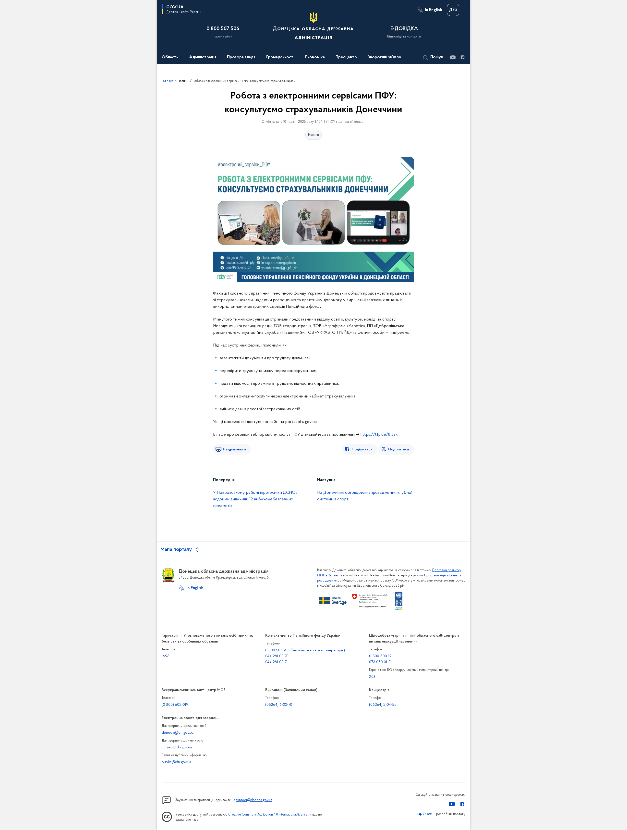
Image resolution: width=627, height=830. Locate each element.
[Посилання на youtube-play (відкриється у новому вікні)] (452, 57)
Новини (183, 81)
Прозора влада (241, 57)
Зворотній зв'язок (384, 57)
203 (372, 677)
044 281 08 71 (276, 662)
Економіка (315, 57)
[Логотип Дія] (453, 10)
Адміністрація (202, 57)
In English (433, 10)
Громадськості (280, 57)
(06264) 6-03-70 (278, 705)
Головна (167, 81)
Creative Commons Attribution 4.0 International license (268, 815)
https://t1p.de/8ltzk (379, 435)
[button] (433, 57)
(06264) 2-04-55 (383, 705)
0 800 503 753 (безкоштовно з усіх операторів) (305, 650)
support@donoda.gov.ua (254, 800)
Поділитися (362, 449)
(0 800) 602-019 (175, 705)
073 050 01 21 (380, 662)
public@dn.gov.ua (176, 762)
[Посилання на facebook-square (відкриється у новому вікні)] (462, 57)
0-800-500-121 (381, 656)
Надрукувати (234, 449)
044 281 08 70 (277, 656)
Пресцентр (346, 57)
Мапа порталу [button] (176, 549)
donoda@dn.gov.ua (177, 733)
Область (170, 57)
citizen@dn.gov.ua (177, 747)
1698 (165, 656)
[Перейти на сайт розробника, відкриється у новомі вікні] (425, 814)
